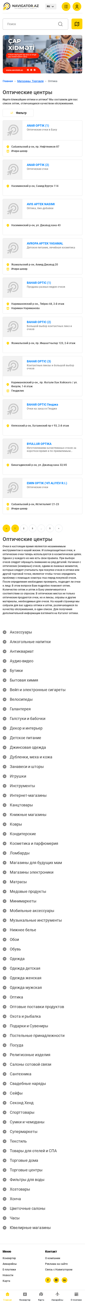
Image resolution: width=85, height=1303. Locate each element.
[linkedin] (64, 1280)
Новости (8, 1275)
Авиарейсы (10, 1263)
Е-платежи (9, 1269)
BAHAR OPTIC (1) (39, 282)
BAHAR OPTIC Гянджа (42, 404)
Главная (8, 81)
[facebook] (48, 1280)
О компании (52, 1258)
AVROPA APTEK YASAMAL (45, 243)
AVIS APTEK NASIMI (41, 204)
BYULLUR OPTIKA (39, 444)
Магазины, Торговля (30, 81)
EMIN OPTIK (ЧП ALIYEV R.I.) (47, 483)
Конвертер (9, 1258)
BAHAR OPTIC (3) (39, 361)
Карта (6, 1280)
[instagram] (56, 1280)
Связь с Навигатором (58, 1269)
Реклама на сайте (56, 1263)
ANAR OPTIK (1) (38, 125)
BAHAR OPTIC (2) (39, 322)
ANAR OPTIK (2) (38, 165)
